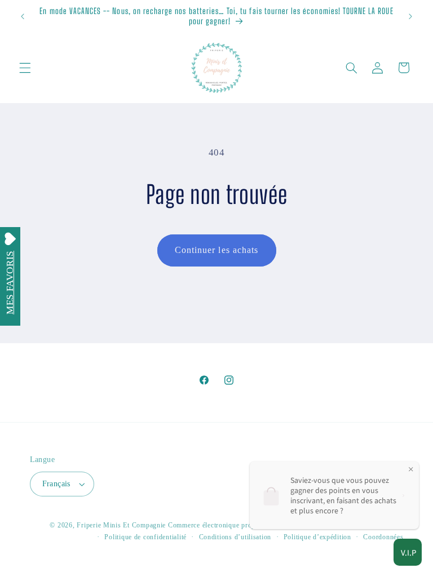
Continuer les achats (216, 250)
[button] (25, 68)
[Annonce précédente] (22, 16)
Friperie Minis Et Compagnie (121, 525)
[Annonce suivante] (410, 16)
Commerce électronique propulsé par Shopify (237, 525)
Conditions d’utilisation (235, 537)
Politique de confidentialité (145, 537)
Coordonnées (383, 537)
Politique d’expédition (317, 537)
